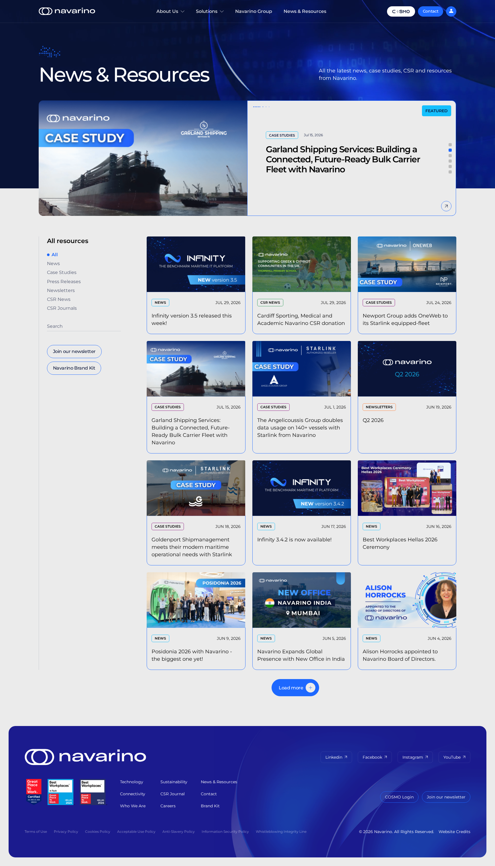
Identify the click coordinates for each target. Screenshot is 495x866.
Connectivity (132, 793)
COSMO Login (399, 797)
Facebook (372, 757)
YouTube (452, 757)
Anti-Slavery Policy (178, 831)
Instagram (412, 757)
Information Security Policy (225, 831)
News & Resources (305, 11)
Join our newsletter (446, 797)
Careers (168, 805)
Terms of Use (36, 831)
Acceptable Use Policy (136, 831)
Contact (431, 11)
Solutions (209, 16)
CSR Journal (172, 793)
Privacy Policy (66, 831)
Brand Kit (210, 805)
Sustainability (173, 781)
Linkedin (333, 757)
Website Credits (454, 831)
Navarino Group (253, 11)
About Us (164, 16)
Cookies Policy (97, 831)
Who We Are (133, 805)
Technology (131, 781)
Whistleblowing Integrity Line (281, 831)
